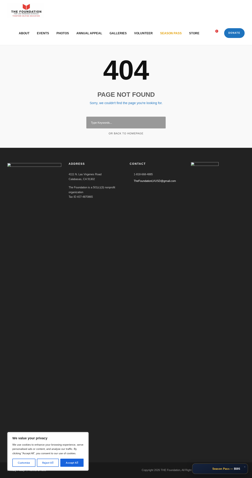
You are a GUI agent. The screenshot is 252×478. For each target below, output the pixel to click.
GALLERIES (118, 33)
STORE (194, 33)
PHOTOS (62, 33)
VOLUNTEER (143, 33)
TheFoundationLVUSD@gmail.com (155, 180)
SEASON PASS (171, 33)
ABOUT (24, 33)
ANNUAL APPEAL (89, 33)
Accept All (72, 463)
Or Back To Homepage (126, 133)
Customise (24, 463)
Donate (234, 33)
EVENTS (43, 33)
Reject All (47, 463)
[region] (48, 451)
